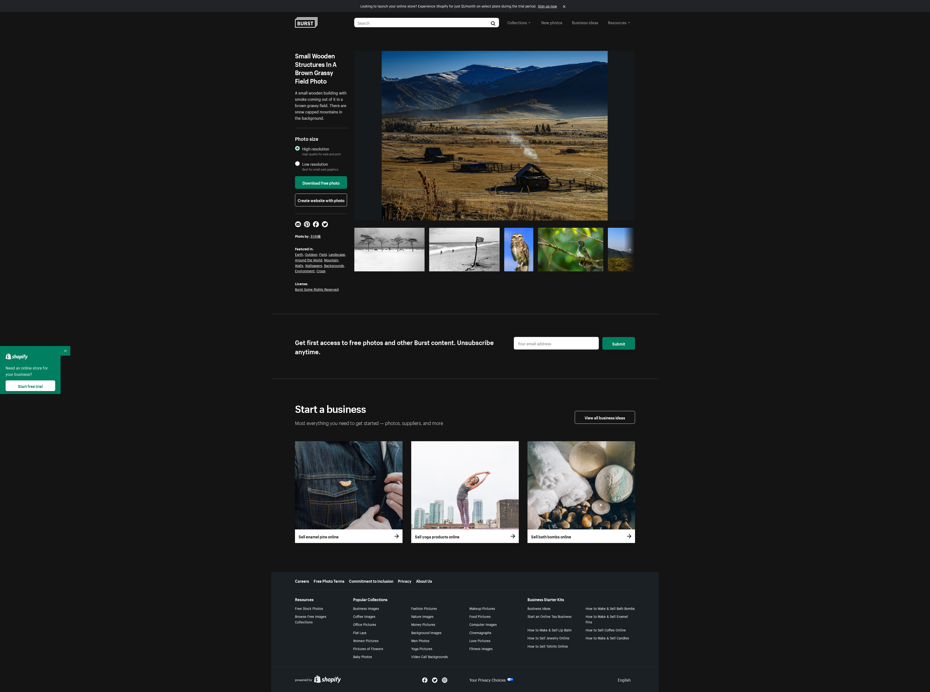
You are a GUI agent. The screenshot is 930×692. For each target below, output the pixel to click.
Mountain (331, 259)
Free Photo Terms (329, 580)
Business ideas (585, 22)
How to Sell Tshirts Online (547, 646)
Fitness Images (481, 648)
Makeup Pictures (482, 608)
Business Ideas (538, 608)
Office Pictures (364, 624)
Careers (302, 580)
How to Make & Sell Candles (607, 637)
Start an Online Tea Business (549, 616)
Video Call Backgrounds (429, 656)
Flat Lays (359, 632)
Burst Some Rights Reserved (317, 289)
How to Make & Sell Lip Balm (549, 629)
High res (391, 266)
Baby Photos (362, 656)
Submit (618, 343)
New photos (551, 22)
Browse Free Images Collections (310, 618)
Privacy (404, 580)
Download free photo (321, 182)
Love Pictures (479, 640)
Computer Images (483, 624)
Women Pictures (366, 640)
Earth (299, 254)
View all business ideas (605, 417)
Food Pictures (480, 616)
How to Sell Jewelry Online (548, 637)
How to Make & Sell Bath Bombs (610, 608)
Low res (409, 266)
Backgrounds (334, 265)
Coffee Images (364, 616)
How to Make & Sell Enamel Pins (607, 618)
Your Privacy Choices (487, 679)
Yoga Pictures (421, 648)
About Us (424, 580)
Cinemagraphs (480, 632)
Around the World (308, 259)
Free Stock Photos (309, 608)
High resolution (315, 148)
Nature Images (422, 616)
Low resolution (315, 164)
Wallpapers (313, 265)
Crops (321, 270)
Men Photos (420, 640)
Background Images (426, 632)
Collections (517, 22)
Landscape (337, 254)
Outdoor (311, 254)
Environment (305, 270)
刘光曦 (315, 236)
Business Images (366, 608)
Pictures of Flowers (368, 648)
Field (323, 254)
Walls (299, 265)
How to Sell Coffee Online (606, 629)
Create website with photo (321, 200)
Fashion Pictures (424, 608)
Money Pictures (423, 624)
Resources (617, 22)
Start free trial (30, 386)
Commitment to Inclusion (371, 580)
